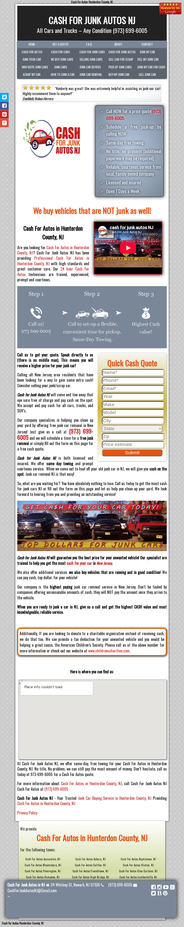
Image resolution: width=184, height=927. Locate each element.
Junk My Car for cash (149, 67)
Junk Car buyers (90, 67)
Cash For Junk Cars (92, 52)
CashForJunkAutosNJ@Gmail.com (32, 890)
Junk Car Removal (91, 74)
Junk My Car (147, 52)
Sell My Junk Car (148, 59)
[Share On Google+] (4, 123)
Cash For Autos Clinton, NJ (138, 865)
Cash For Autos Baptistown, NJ (138, 859)
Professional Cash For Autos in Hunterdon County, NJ (53, 260)
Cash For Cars (60, 52)
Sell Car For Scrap (121, 59)
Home (32, 44)
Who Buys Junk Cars (34, 67)
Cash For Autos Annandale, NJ (42, 859)
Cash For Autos (32, 52)
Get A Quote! (60, 44)
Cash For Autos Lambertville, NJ (138, 877)
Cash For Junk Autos (121, 52)
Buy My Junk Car (119, 74)
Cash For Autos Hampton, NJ (43, 877)
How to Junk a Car (63, 74)
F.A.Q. (89, 44)
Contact (147, 44)
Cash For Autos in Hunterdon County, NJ (53, 250)
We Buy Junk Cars (62, 59)
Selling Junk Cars (91, 59)
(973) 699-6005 (56, 789)
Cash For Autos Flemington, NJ (43, 871)
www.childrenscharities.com (109, 651)
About (118, 44)
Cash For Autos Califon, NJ (90, 865)
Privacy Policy (27, 813)
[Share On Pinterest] (4, 114)
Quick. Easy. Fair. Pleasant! (77, 88)
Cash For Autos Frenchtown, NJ (91, 871)
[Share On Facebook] (4, 106)
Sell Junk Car (147, 74)
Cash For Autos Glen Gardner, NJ (138, 871)
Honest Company (46, 93)
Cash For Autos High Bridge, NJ (90, 877)
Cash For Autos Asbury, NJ (90, 859)
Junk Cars (60, 67)
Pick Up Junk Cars (120, 67)
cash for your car (79, 563)
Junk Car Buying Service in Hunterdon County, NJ (114, 798)
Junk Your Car (32, 59)
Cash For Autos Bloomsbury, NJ (43, 865)
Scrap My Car (31, 74)
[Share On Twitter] (4, 97)
